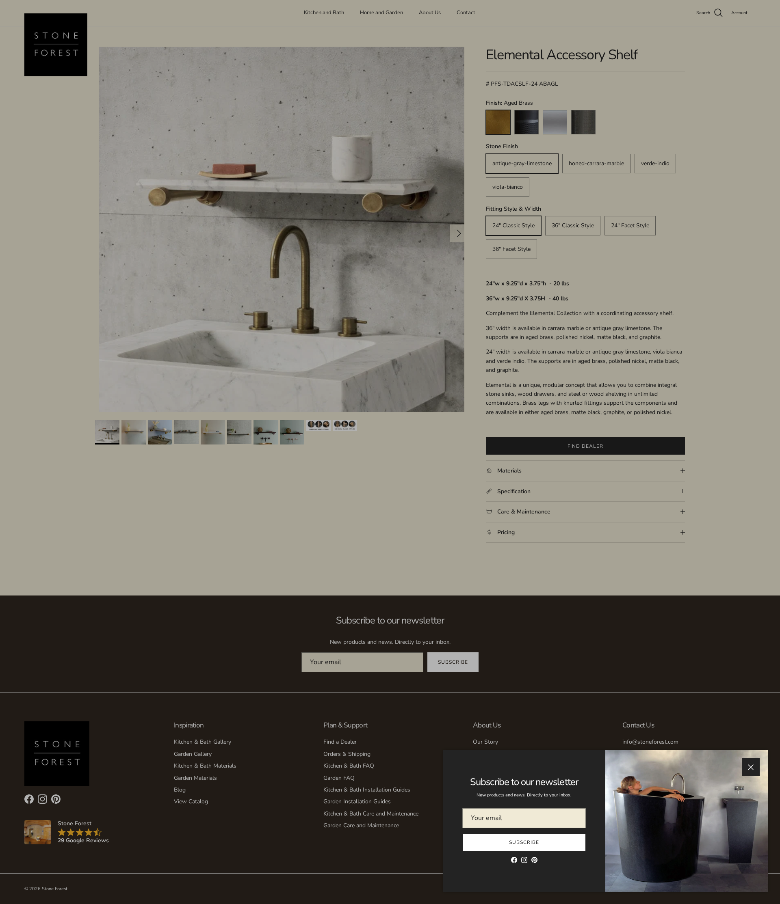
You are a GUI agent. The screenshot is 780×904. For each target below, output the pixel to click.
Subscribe (524, 842)
